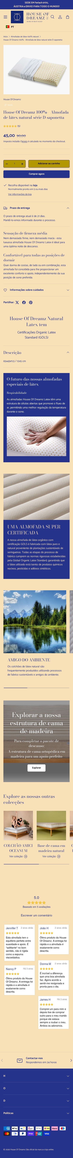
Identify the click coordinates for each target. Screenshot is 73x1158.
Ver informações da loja (20, 194)
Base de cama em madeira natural (51, 848)
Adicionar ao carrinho (49, 164)
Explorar (36, 768)
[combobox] (9, 26)
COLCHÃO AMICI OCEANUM (18, 848)
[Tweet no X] (17, 302)
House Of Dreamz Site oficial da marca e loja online (31, 1149)
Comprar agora (36, 174)
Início (5, 36)
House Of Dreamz (12, 100)
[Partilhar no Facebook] (24, 302)
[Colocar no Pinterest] (30, 302)
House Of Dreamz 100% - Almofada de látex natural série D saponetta (32, 39)
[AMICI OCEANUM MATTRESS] (18, 825)
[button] (67, 17)
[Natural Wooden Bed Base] (51, 825)
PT (12, 26)
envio (24, 141)
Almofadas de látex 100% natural (25, 36)
